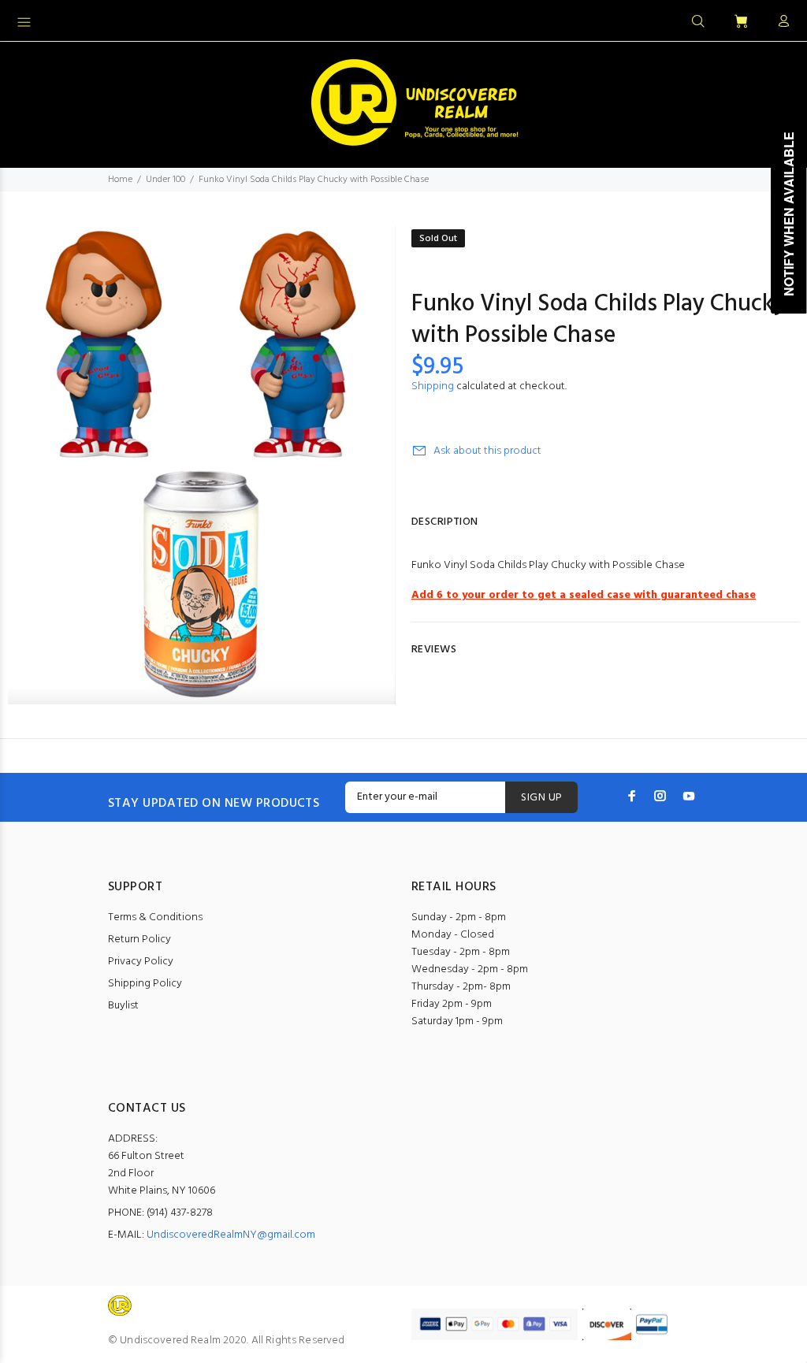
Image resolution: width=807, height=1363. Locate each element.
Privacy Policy (140, 962)
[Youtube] (689, 795)
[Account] (780, 22)
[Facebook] (632, 795)
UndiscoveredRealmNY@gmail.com (231, 1235)
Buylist (123, 1006)
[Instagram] (660, 795)
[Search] (698, 22)
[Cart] (740, 22)
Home (120, 180)
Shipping (432, 386)
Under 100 (165, 180)
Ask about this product (487, 451)
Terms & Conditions (155, 917)
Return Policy (139, 939)
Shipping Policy (145, 984)
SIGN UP (541, 798)
